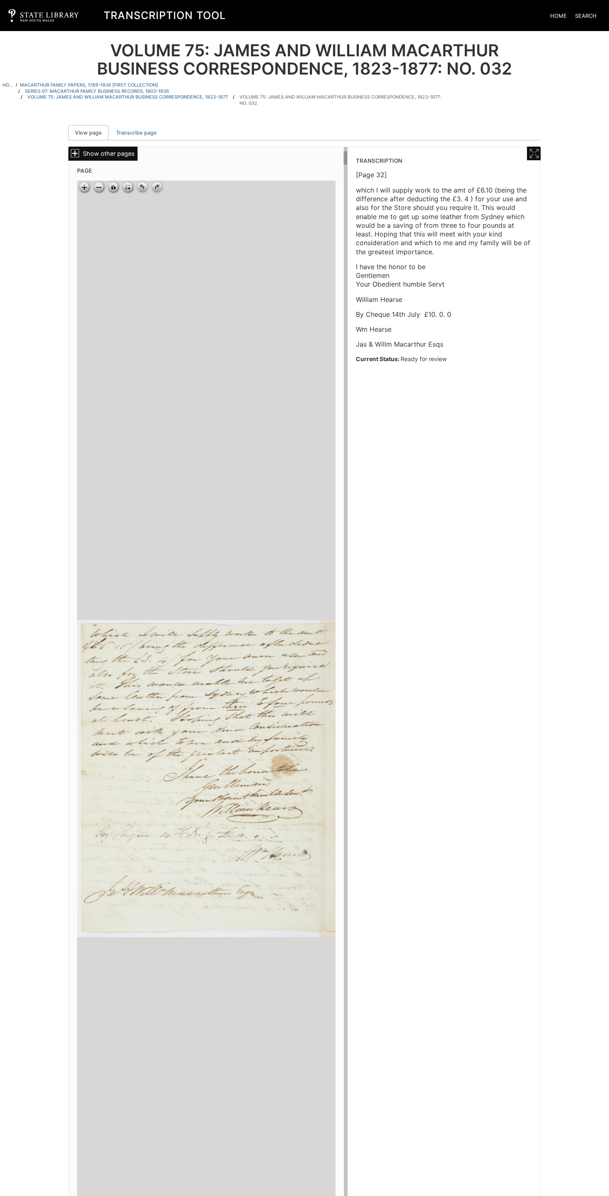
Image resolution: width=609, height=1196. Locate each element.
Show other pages (109, 153)
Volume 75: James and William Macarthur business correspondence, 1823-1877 (127, 97)
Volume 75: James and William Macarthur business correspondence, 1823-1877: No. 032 (340, 100)
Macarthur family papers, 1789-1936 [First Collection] (89, 85)
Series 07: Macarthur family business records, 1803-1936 (97, 91)
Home (558, 15)
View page (92, 133)
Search (586, 15)
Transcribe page (136, 133)
